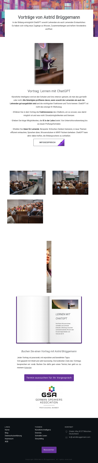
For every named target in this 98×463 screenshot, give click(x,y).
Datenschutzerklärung (13, 436)
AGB (6, 441)
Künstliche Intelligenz (43, 430)
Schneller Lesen (41, 436)
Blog (6, 433)
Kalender (28, 367)
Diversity (38, 433)
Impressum (9, 439)
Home (7, 430)
